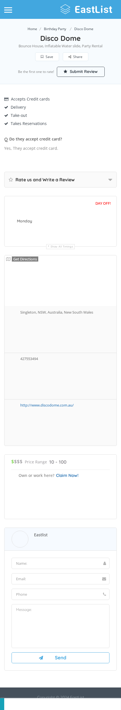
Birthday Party (55, 28)
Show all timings (62, 246)
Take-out (19, 115)
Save (49, 56)
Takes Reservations (29, 123)
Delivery (18, 107)
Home (32, 28)
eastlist (41, 534)
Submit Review (83, 71)
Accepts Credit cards (30, 99)
